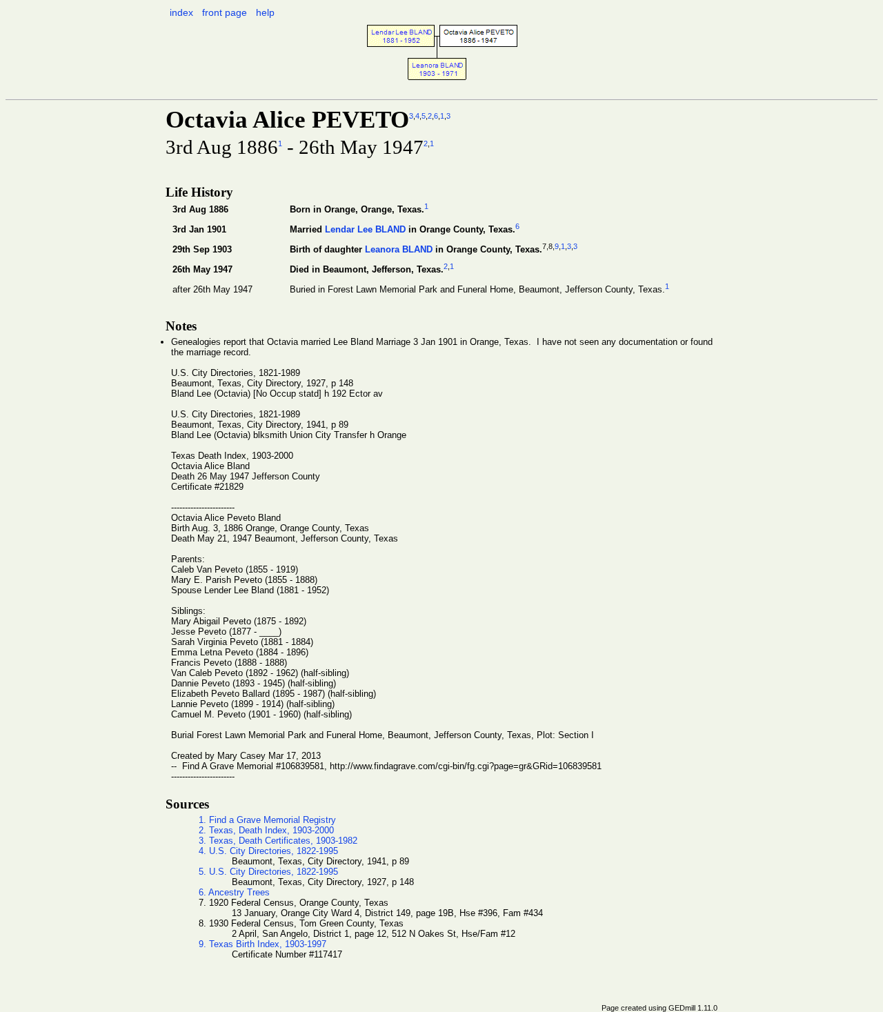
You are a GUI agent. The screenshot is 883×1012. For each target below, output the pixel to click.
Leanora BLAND (399, 249)
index (181, 12)
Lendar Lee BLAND (365, 229)
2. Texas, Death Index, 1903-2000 (266, 830)
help (265, 12)
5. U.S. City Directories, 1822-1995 (268, 871)
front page (224, 12)
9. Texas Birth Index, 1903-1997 (262, 944)
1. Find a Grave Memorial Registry (267, 820)
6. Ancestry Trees (234, 892)
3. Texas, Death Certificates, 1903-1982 (278, 840)
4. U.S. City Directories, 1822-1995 (268, 851)
